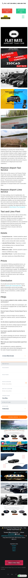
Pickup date (5, 367)
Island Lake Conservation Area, (14, 285)
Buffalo (14, 549)
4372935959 (11, 534)
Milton (14, 550)
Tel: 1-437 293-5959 (10, 3)
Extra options (6, 402)
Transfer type (5, 395)
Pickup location (6, 381)
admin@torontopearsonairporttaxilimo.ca (12, 535)
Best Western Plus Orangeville (17, 207)
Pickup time (5, 374)
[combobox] (14, 356)
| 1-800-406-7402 (21, 3)
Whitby (14, 547)
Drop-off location (6, 388)
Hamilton (14, 545)
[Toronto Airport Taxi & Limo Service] (5, 17)
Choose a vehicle (13, 417)
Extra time (4, 406)
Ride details (5, 363)
